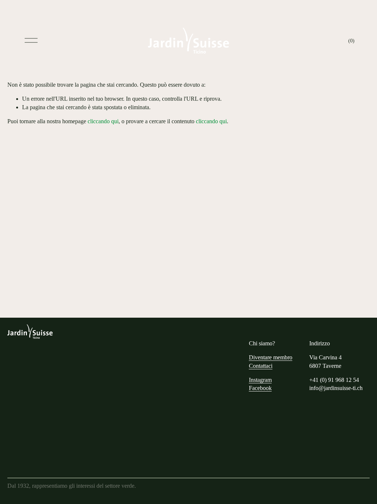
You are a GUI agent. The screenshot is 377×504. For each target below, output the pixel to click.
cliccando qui (103, 121)
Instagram (260, 380)
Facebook (260, 388)
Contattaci (260, 366)
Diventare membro (270, 357)
